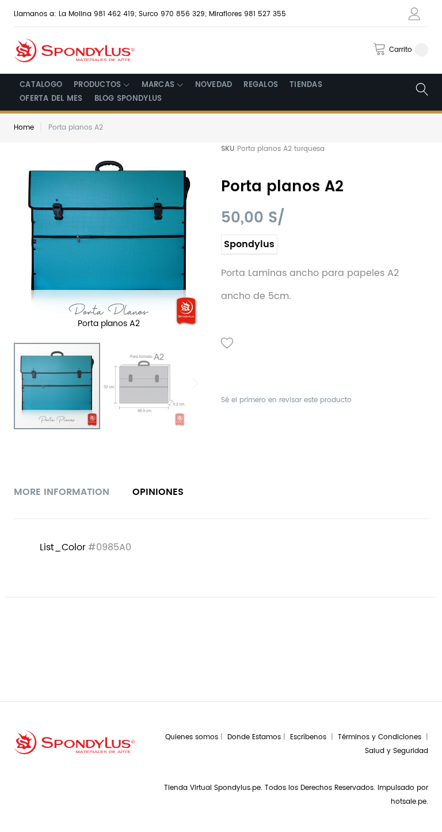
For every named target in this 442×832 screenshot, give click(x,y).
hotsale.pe (408, 801)
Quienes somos (191, 737)
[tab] (61, 492)
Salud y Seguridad (396, 751)
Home (24, 127)
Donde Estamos (255, 737)
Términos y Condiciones (382, 737)
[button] (144, 386)
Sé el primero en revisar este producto (286, 400)
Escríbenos (310, 737)
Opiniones (158, 492)
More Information (61, 492)
